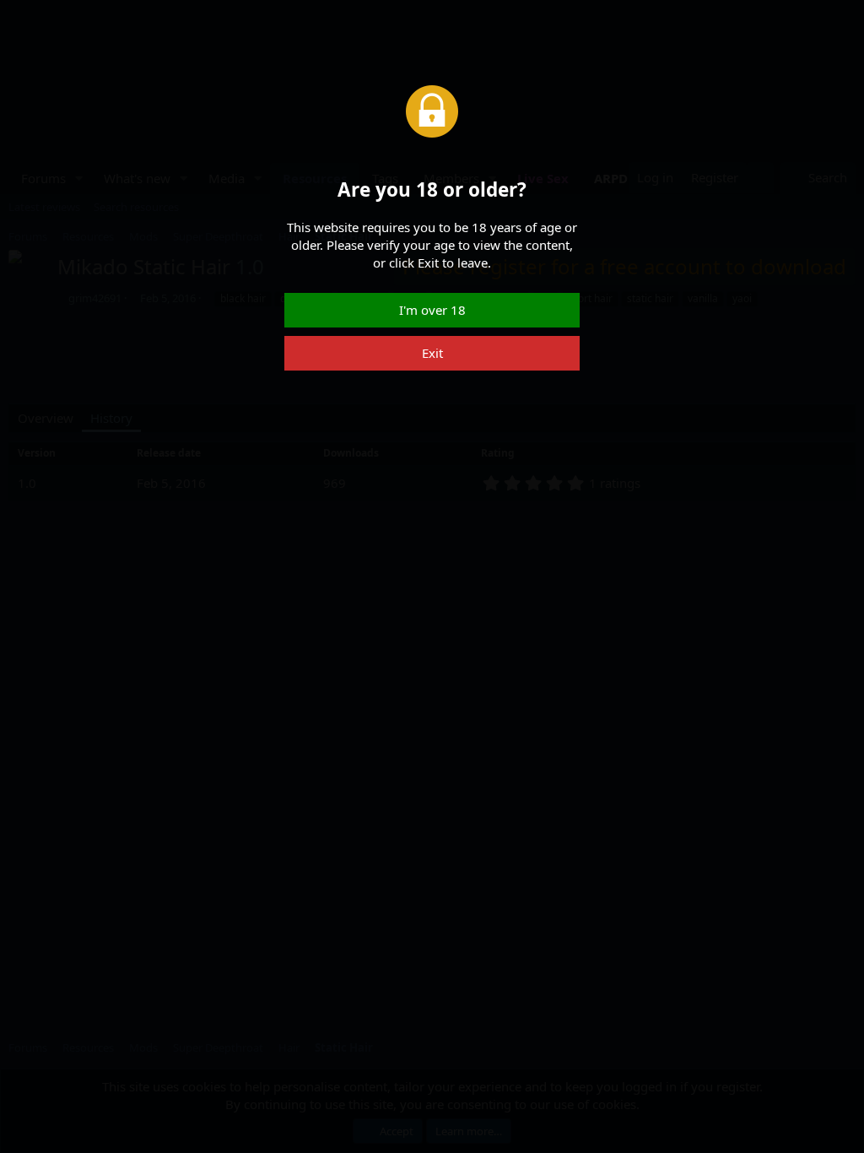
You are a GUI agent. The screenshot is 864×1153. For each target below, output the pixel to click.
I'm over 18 (432, 309)
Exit (432, 352)
